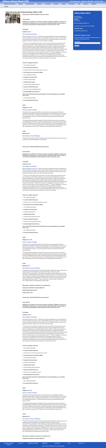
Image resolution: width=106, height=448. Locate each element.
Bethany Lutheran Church (9, 4)
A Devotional (47, 4)
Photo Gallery (72, 4)
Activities (64, 4)
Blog (79, 4)
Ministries (40, 4)
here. (93, 26)
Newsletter (94, 4)
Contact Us (86, 4)
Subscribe (77, 45)
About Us (20, 4)
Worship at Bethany (30, 4)
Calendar (6, 6)
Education (56, 4)
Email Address (78, 41)
